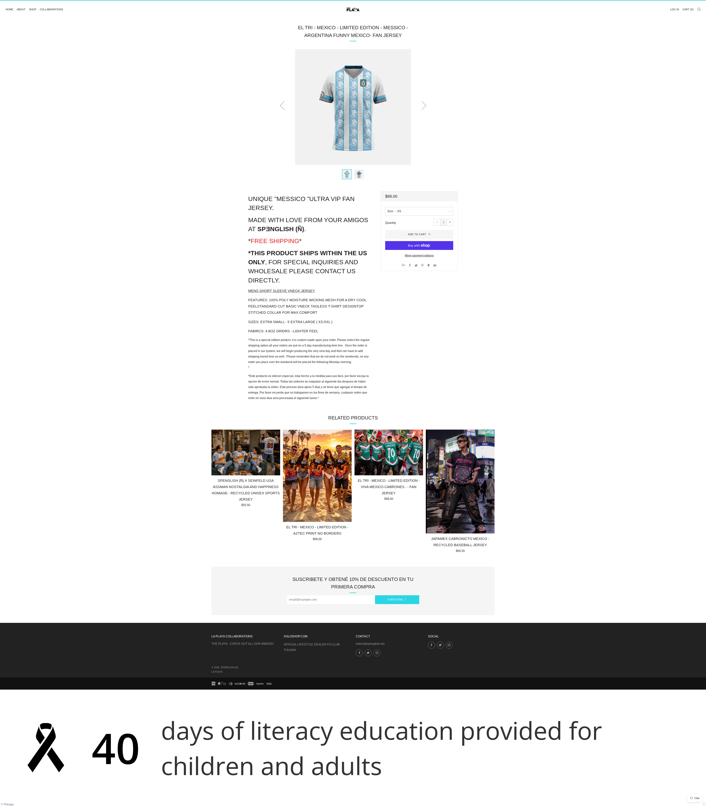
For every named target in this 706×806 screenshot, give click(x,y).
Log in (674, 9)
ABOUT (21, 9)
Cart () (687, 9)
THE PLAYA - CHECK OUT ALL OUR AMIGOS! (242, 643)
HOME (9, 9)
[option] (353, 107)
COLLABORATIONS (51, 9)
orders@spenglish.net (370, 643)
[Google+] (403, 265)
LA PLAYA (216, 671)
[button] (347, 174)
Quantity (390, 222)
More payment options (419, 255)
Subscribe (395, 599)
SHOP (32, 9)
